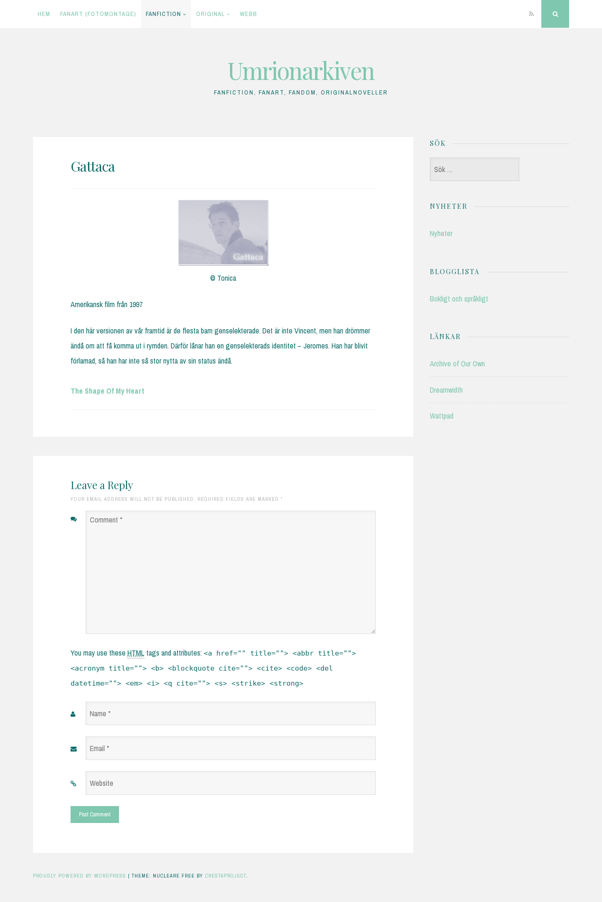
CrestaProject (225, 875)
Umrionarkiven (301, 70)
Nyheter (441, 233)
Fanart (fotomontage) (98, 14)
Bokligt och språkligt (459, 298)
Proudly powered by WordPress (79, 875)
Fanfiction (163, 14)
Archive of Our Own (457, 363)
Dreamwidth (446, 390)
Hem (44, 14)
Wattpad (441, 416)
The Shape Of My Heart (107, 391)
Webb (248, 14)
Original (210, 14)
